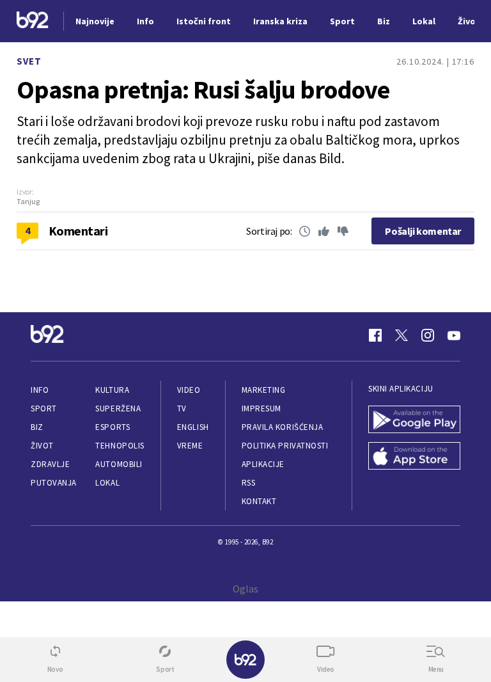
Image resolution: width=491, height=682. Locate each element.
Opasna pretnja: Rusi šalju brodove (203, 89)
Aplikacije (263, 464)
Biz (37, 427)
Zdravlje (50, 464)
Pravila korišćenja (282, 427)
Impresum (261, 408)
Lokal (107, 482)
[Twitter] (401, 335)
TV (182, 408)
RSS (249, 482)
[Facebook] (375, 335)
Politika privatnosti (285, 445)
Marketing (264, 390)
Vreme (190, 445)
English (193, 427)
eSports (112, 427)
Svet (29, 61)
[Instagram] (427, 335)
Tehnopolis (119, 445)
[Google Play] (414, 421)
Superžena (118, 408)
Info (40, 390)
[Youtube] (454, 335)
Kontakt (259, 501)
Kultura (112, 390)
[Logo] (33, 21)
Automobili (118, 464)
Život (42, 445)
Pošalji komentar (423, 231)
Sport (44, 408)
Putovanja (54, 482)
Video (189, 390)
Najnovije (94, 21)
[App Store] (414, 457)
